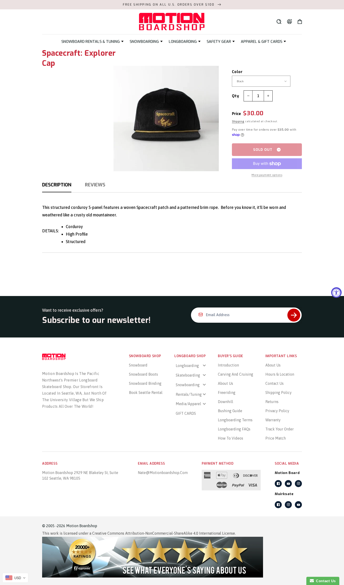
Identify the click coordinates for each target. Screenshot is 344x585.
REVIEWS (95, 185)
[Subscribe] (293, 315)
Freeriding (226, 392)
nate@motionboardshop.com (163, 472)
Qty (235, 95)
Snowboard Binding (145, 383)
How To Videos (230, 438)
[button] (92, 41)
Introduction (228, 365)
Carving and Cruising (235, 374)
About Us (225, 383)
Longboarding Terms (235, 420)
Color (237, 71)
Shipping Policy (278, 392)
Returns (271, 402)
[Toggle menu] (204, 365)
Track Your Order (279, 429)
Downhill (225, 402)
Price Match (275, 438)
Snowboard (138, 365)
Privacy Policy (277, 411)
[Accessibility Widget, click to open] (336, 292)
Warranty (273, 420)
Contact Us (274, 383)
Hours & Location (279, 374)
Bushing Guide (230, 411)
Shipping (238, 121)
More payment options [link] (267, 175)
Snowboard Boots (143, 374)
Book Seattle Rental (145, 392)
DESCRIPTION (56, 185)
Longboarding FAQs (234, 429)
